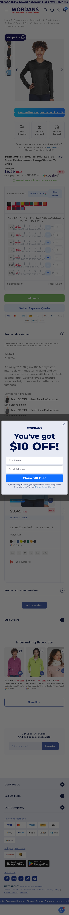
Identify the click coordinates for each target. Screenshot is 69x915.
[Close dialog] (63, 424)
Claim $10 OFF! (34, 478)
